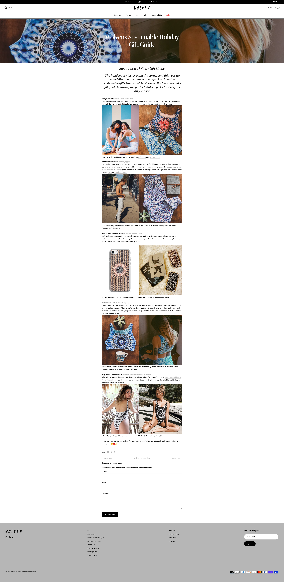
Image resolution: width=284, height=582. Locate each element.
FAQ (88, 530)
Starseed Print (155, 157)
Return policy (92, 551)
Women (128, 15)
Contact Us (91, 544)
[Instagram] (10, 537)
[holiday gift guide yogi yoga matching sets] (142, 154)
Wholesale (172, 530)
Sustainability (157, 15)
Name (104, 471)
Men (137, 15)
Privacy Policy (92, 555)
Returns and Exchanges (95, 537)
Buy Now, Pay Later (94, 541)
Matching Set (150, 101)
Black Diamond (108, 169)
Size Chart (91, 534)
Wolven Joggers (124, 161)
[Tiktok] (13, 537)
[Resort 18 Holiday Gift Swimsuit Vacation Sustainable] (142, 433)
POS (17, 572)
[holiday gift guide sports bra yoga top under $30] (142, 364)
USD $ (275, 2)
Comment (105, 493)
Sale (168, 15)
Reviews (172, 541)
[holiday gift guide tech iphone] (142, 295)
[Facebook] (6, 537)
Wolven (13, 572)
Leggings (117, 15)
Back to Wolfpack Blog (142, 458)
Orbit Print (142, 157)
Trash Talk (172, 537)
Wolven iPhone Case (133, 233)
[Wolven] (142, 8)
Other (145, 15)
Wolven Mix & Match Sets (123, 98)
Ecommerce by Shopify (29, 572)
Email (104, 482)
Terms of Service (93, 548)
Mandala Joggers (120, 172)
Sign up (250, 544)
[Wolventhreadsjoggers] (142, 223)
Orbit (110, 172)
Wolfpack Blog (174, 534)
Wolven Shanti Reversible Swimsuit (137, 374)
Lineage (119, 169)
